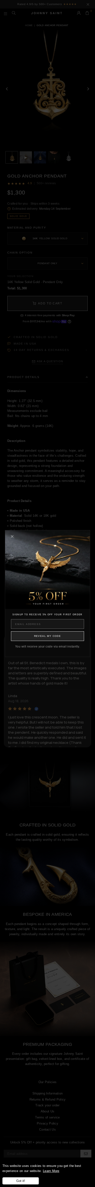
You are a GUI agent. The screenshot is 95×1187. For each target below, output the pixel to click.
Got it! (20, 1181)
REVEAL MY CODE (47, 636)
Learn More (51, 1171)
